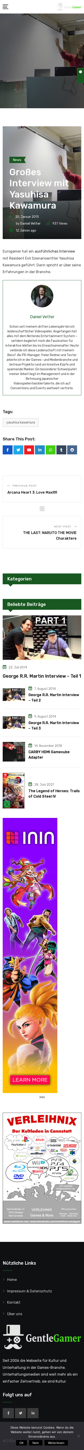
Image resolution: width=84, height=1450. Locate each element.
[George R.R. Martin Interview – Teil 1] (42, 637)
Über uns (14, 1314)
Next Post (62, 526)
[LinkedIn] (40, 449)
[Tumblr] (61, 449)
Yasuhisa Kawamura (20, 422)
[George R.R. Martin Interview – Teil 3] (14, 722)
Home (12, 1279)
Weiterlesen (56, 1443)
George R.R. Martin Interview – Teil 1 (42, 676)
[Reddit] (72, 449)
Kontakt (13, 1302)
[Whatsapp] (51, 449)
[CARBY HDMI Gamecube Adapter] (14, 752)
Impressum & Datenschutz (29, 1291)
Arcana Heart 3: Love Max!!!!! (32, 492)
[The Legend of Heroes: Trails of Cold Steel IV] (14, 790)
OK (21, 1443)
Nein (35, 1443)
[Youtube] (29, 449)
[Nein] (78, 1436)
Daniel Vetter (30, 224)
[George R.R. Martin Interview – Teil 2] (14, 694)
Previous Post (25, 485)
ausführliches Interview (55, 251)
